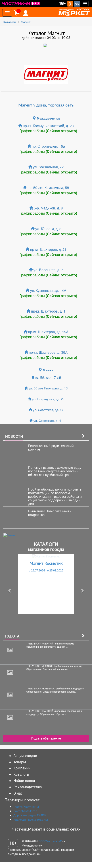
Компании (21, 768)
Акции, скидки (25, 755)
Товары (19, 762)
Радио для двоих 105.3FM (30, 820)
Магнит (26, 22)
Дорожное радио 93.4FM (29, 815)
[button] (9, 590)
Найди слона (24, 780)
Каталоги (9, 22)
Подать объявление (46, 738)
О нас (18, 793)
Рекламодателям (27, 786)
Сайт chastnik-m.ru (25, 811)
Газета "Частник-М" (26, 807)
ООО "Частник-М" (50, 841)
